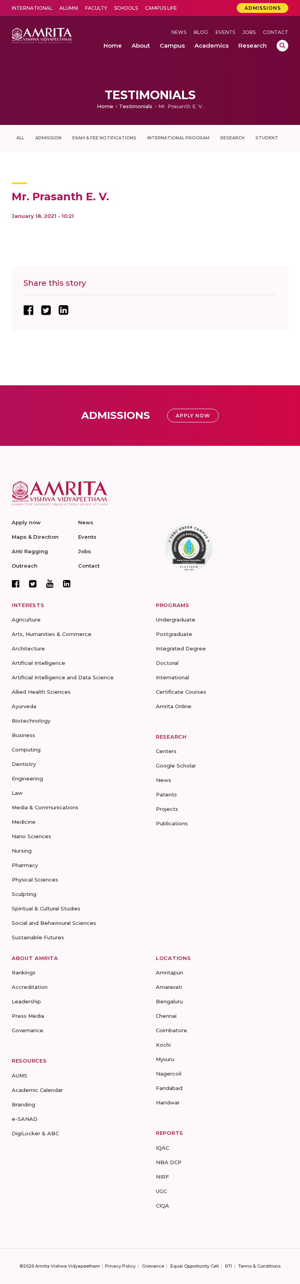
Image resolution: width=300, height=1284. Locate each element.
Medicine (24, 822)
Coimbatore (171, 1030)
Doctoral (167, 663)
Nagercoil (168, 1073)
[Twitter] (33, 584)
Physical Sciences (35, 879)
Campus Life (161, 8)
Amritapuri (169, 972)
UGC (161, 1191)
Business (23, 735)
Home (105, 106)
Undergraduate (175, 619)
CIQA (162, 1205)
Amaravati (169, 987)
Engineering (27, 778)
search (282, 46)
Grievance (153, 1266)
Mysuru (165, 1059)
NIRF (162, 1177)
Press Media (28, 1016)
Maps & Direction (35, 537)
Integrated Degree (181, 648)
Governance (27, 1030)
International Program (178, 138)
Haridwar (168, 1102)
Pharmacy (25, 865)
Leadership (26, 1001)
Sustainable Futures (38, 937)
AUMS (19, 1075)
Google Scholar (176, 765)
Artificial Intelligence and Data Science (63, 677)
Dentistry (24, 764)
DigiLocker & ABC (35, 1133)
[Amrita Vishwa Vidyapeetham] (42, 35)
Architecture (28, 648)
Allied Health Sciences (41, 692)
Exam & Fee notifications (104, 138)
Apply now (26, 522)
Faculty (96, 8)
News (178, 32)
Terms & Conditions (259, 1266)
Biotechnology (31, 721)
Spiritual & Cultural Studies (46, 908)
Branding (23, 1104)
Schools (126, 8)
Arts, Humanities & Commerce (51, 634)
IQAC (162, 1148)
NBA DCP (169, 1162)
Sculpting (24, 894)
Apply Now (193, 416)
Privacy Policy (120, 1266)
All (20, 138)
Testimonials (135, 106)
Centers (166, 751)
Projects (167, 809)
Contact (275, 32)
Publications (172, 823)
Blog (201, 32)
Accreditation (30, 987)
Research (232, 138)
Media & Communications (45, 807)
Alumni (68, 8)
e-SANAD (25, 1119)
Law (17, 793)
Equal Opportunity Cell (194, 1266)
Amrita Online (173, 706)
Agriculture (26, 619)
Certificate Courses (181, 692)
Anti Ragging (30, 551)
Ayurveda (24, 706)
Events (225, 32)
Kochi (163, 1045)
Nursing (22, 851)
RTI (228, 1266)
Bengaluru (169, 1001)
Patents (166, 794)
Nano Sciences (31, 836)
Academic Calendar (37, 1090)
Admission (48, 138)
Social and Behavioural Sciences (54, 923)
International (32, 8)
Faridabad (169, 1088)
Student (266, 138)
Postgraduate (174, 634)
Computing (26, 749)
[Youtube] (50, 583)
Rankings (24, 972)
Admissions (263, 8)
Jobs (249, 32)
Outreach (25, 566)
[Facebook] (16, 584)
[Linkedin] (67, 584)
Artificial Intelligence (38, 663)
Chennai (166, 1016)
